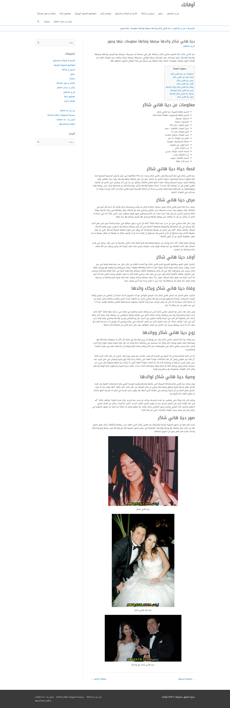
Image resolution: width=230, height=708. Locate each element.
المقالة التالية (98, 679)
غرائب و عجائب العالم (63, 21)
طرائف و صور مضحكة (46, 13)
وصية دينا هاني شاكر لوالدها (181, 94)
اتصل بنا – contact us (65, 119)
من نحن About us (67, 110)
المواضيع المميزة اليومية (85, 13)
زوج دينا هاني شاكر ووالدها (182, 90)
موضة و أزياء (105, 13)
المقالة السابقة (186, 679)
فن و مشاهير (173, 13)
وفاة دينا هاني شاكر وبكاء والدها (179, 87)
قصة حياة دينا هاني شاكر (183, 77)
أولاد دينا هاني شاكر (185, 84)
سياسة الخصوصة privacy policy (61, 115)
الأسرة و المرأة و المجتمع (126, 13)
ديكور (160, 13)
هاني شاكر (186, 54)
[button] (38, 21)
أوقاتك (188, 4)
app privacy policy (67, 124)
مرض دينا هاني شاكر (184, 80)
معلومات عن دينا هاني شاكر (182, 74)
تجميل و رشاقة (147, 13)
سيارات (47, 21)
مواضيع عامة (65, 13)
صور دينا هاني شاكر (185, 97)
